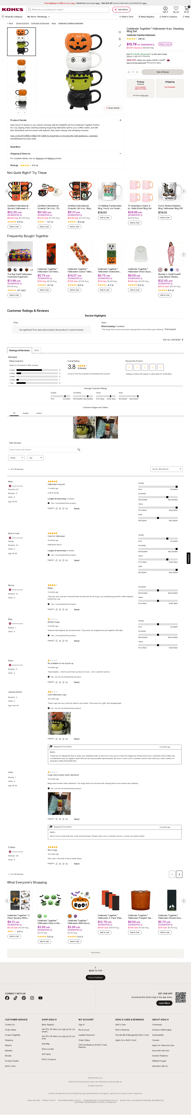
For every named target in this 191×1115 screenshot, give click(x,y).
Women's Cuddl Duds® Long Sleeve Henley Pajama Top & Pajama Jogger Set (169, 275)
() (22, 222)
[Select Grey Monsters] (166, 270)
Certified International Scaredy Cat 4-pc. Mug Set (79, 207)
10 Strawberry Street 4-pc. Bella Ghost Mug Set (140, 207)
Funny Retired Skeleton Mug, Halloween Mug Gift (170, 207)
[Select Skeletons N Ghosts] (21, 270)
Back (12, 23)
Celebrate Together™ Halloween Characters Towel (108, 270)
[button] (136, 39)
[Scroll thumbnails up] (18, 112)
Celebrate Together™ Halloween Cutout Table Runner (79, 270)
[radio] (140, 88)
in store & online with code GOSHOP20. (124, 3)
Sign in (129, 56)
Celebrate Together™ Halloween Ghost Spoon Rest (140, 270)
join (135, 56)
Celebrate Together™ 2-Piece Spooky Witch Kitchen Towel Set (18, 916)
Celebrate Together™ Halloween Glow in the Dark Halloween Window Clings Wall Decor (50, 921)
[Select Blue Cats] (172, 270)
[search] (29, 9)
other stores (144, 95)
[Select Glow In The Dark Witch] (45, 916)
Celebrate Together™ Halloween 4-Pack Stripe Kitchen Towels (110, 916)
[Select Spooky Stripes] (27, 270)
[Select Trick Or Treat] (75, 916)
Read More (15, 147)
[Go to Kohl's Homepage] (12, 9)
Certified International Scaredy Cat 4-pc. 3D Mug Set (48, 207)
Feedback (188, 558)
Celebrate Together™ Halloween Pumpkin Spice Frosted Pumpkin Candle (140, 916)
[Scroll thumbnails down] (25, 112)
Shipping (170, 82)
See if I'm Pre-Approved (136, 63)
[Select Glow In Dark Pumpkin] (40, 916)
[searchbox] (68, 9)
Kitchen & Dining (22, 23)
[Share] (119, 38)
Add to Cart (14, 227)
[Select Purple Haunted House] (177, 270)
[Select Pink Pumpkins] (160, 270)
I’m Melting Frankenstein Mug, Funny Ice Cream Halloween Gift (110, 207)
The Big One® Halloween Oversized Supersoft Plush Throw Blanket (19, 275)
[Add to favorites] (119, 32)
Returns (51, 158)
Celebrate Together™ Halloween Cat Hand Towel (48, 270)
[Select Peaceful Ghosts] (15, 270)
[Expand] (119, 45)
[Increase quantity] (137, 72)
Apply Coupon (165, 44)
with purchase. (59, 3)
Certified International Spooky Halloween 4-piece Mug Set (18, 207)
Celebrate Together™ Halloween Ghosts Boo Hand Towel (169, 916)
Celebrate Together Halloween (70, 23)
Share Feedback (95, 977)
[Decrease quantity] (129, 72)
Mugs (54, 23)
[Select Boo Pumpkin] (70, 916)
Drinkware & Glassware (40, 23)
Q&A (36, 350)
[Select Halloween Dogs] (9, 270)
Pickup (140, 82)
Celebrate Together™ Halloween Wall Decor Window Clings (78, 921)
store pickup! (88, 3)
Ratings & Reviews (19, 350)
